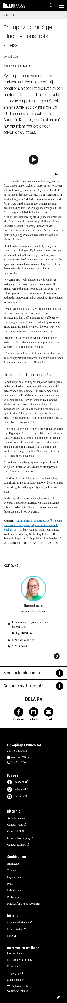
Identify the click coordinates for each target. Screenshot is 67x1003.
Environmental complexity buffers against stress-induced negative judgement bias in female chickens (33, 525)
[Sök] (51, 5)
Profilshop (13, 897)
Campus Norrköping (18, 838)
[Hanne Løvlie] (33, 656)
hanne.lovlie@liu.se (23, 640)
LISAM (11, 936)
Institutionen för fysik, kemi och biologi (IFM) (30, 624)
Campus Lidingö (16, 844)
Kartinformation (16, 818)
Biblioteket (13, 863)
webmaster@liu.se (17, 991)
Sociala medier (15, 979)
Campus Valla (15, 824)
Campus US (14, 831)
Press (10, 883)
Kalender (12, 870)
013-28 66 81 (19, 646)
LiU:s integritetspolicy (19, 959)
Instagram (19, 789)
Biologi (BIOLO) (22, 633)
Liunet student (15, 929)
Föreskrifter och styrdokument (24, 903)
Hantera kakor (15, 966)
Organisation (14, 877)
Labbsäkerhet (14, 890)
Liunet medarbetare (18, 922)
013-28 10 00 (18, 762)
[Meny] (61, 5)
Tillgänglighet (15, 973)
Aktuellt (11, 15)
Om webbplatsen (16, 953)
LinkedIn (19, 796)
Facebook (19, 782)
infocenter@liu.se (20, 757)
